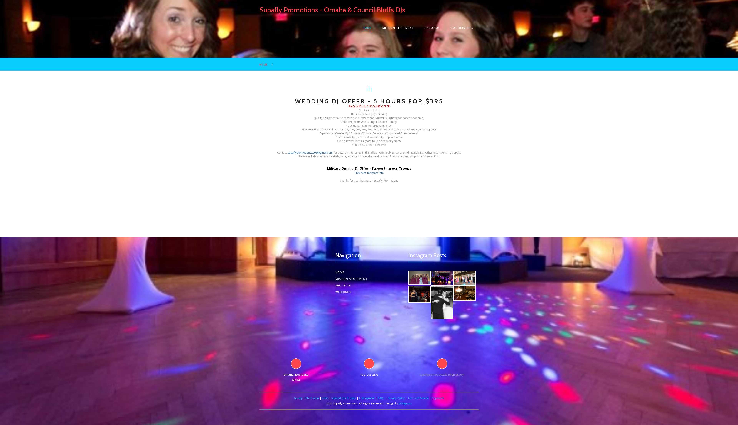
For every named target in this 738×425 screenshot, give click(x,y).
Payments (438, 398)
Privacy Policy (396, 398)
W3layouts (405, 403)
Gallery (298, 398)
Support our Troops (343, 398)
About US (432, 28)
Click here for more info (369, 173)
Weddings (343, 292)
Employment (367, 398)
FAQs (381, 398)
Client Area (312, 398)
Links (325, 398)
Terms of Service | (420, 398)
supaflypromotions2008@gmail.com (310, 152)
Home (367, 28)
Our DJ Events (461, 28)
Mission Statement (398, 28)
